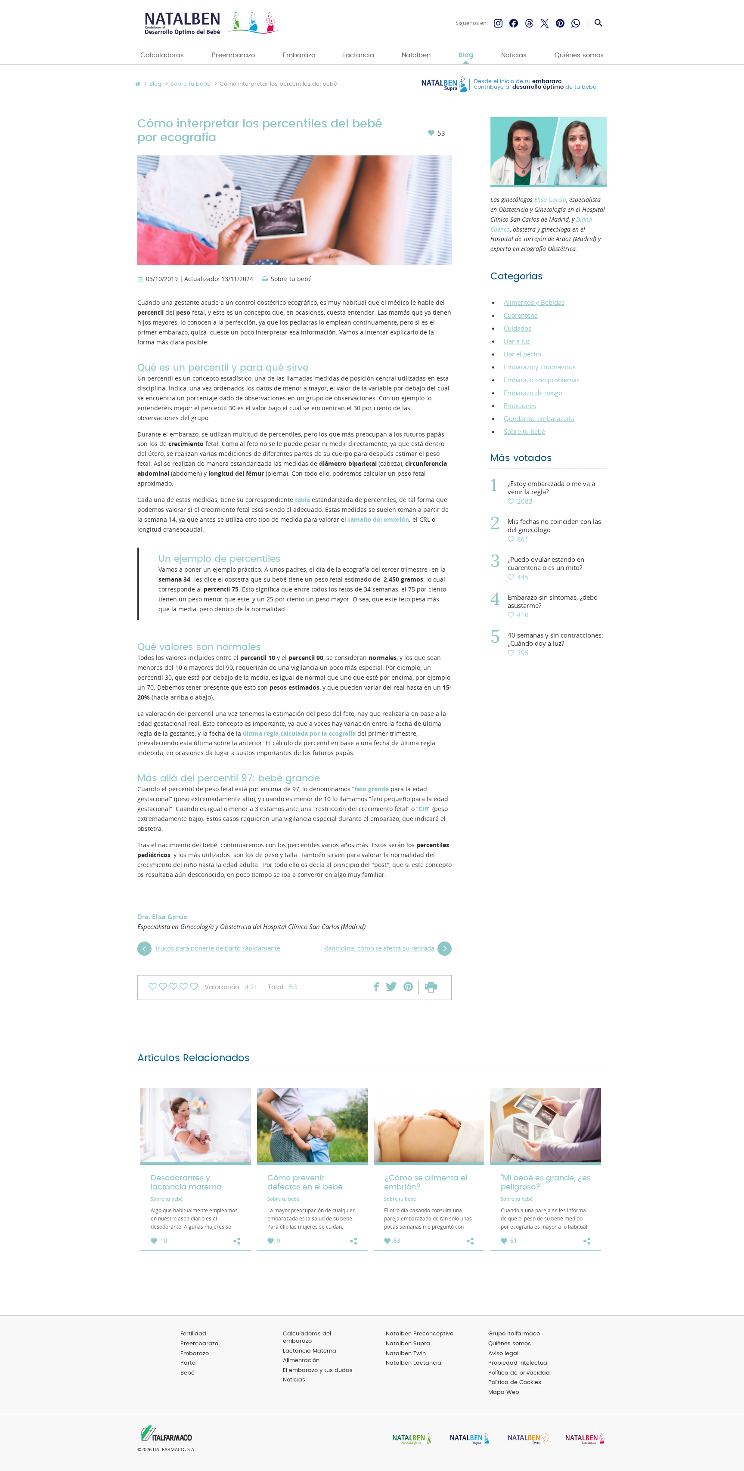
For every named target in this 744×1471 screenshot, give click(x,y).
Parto (187, 1363)
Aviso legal (503, 1353)
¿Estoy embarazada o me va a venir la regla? (551, 488)
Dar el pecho (522, 354)
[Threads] (529, 23)
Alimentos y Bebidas (534, 302)
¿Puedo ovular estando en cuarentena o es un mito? (546, 563)
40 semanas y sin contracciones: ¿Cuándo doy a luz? (555, 639)
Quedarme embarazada (539, 418)
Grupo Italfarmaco (514, 1334)
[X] (544, 23)
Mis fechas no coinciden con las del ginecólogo (554, 525)
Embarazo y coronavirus (540, 366)
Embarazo (299, 55)
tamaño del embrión (378, 519)
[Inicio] (211, 23)
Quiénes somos (579, 55)
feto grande (371, 789)
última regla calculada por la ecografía (299, 733)
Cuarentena (521, 315)
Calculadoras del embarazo (307, 1337)
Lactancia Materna (309, 1351)
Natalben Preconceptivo (419, 1334)
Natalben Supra (408, 1344)
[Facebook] (513, 23)
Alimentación (301, 1360)
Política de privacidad (519, 1373)
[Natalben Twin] (525, 1439)
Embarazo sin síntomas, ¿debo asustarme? (553, 601)
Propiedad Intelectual (518, 1363)
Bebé (187, 1373)
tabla (302, 500)
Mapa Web (503, 1392)
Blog (466, 55)
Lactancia (358, 55)
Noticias (514, 55)
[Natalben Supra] (468, 1439)
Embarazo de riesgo (533, 392)
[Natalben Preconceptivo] (410, 1439)
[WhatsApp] (575, 23)
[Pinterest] (560, 23)
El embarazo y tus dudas (318, 1370)
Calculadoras (162, 55)
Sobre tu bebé (190, 84)
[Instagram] (498, 23)
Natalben (416, 55)
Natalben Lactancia (413, 1363)
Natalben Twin (406, 1353)
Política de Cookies (514, 1382)
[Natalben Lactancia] (583, 1439)
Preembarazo (233, 55)
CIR (423, 809)
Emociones (520, 405)
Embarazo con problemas (542, 379)
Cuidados (517, 328)
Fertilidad (193, 1334)
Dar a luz (517, 341)
